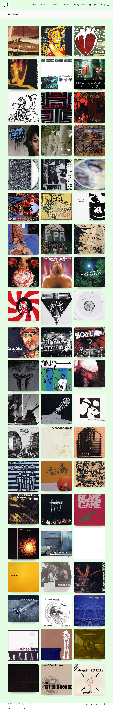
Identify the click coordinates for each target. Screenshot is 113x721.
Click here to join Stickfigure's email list (20, 704)
